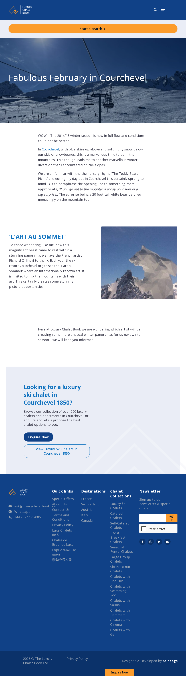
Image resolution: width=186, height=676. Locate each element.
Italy (84, 515)
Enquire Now (119, 672)
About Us (59, 504)
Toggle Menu (163, 9)
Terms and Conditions (60, 517)
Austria (86, 509)
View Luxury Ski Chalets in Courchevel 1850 (56, 451)
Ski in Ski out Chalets (120, 569)
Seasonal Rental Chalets (121, 549)
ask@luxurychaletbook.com (35, 506)
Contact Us (61, 509)
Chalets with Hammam (120, 612)
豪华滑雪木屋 (62, 559)
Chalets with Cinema (120, 622)
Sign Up (172, 518)
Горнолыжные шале (64, 552)
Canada (87, 520)
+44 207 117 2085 (27, 517)
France (86, 499)
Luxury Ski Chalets (118, 505)
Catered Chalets (116, 515)
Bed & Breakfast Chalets (118, 537)
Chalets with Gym (120, 632)
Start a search (91, 28)
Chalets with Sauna (120, 602)
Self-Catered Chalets (120, 525)
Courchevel (50, 149)
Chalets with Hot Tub (120, 578)
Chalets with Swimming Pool (120, 590)
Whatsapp (22, 511)
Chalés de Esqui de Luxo (63, 542)
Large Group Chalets (120, 559)
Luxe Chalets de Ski (62, 532)
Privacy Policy (62, 525)
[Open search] (155, 10)
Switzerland (90, 504)
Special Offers (63, 499)
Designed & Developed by (149, 661)
